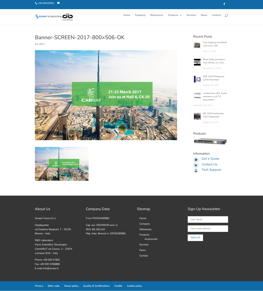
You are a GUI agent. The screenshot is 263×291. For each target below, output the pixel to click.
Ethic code (54, 286)
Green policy (71, 286)
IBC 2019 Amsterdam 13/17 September (213, 115)
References (156, 15)
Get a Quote (210, 158)
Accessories (151, 239)
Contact (216, 15)
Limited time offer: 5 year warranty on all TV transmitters (215, 96)
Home (126, 15)
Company (140, 15)
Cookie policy (134, 286)
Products (173, 15)
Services (191, 15)
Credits (118, 286)
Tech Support (211, 170)
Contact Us (209, 164)
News (204, 15)
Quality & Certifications (96, 286)
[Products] (210, 144)
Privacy (39, 286)
